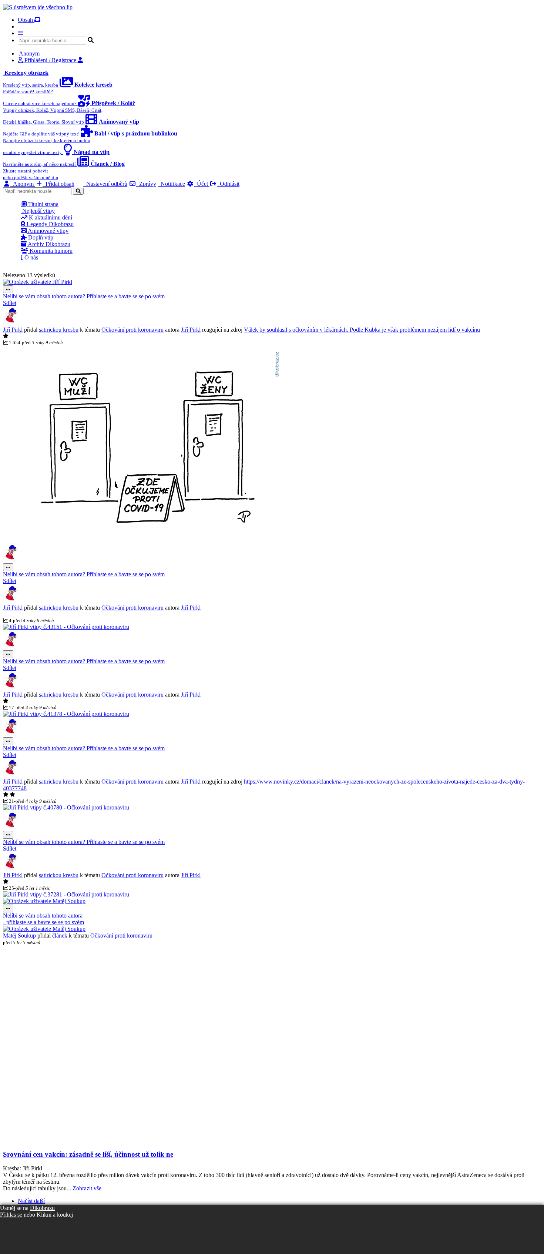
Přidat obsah (58, 184)
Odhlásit (228, 184)
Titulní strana (42, 204)
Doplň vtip (40, 237)
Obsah (26, 20)
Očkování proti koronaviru (132, 329)
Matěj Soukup (19, 935)
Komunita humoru (50, 251)
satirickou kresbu (58, 329)
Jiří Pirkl (13, 329)
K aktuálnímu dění (49, 217)
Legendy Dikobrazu (49, 224)
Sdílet (9, 303)
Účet (201, 184)
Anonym (22, 184)
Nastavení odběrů (105, 184)
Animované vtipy (47, 231)
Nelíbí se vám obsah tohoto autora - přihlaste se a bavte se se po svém (43, 918)
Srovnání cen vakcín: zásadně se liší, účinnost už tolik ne (88, 1154)
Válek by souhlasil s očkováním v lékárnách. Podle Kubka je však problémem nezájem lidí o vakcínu (362, 329)
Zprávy (146, 184)
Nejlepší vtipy (38, 211)
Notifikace (171, 184)
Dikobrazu (42, 1208)
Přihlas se (11, 1214)
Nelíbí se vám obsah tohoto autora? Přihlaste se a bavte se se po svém (84, 296)
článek (59, 935)
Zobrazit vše (87, 1188)
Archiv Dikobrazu (48, 244)
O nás (30, 257)
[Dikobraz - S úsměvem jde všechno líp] (38, 7)
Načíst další (31, 1201)
